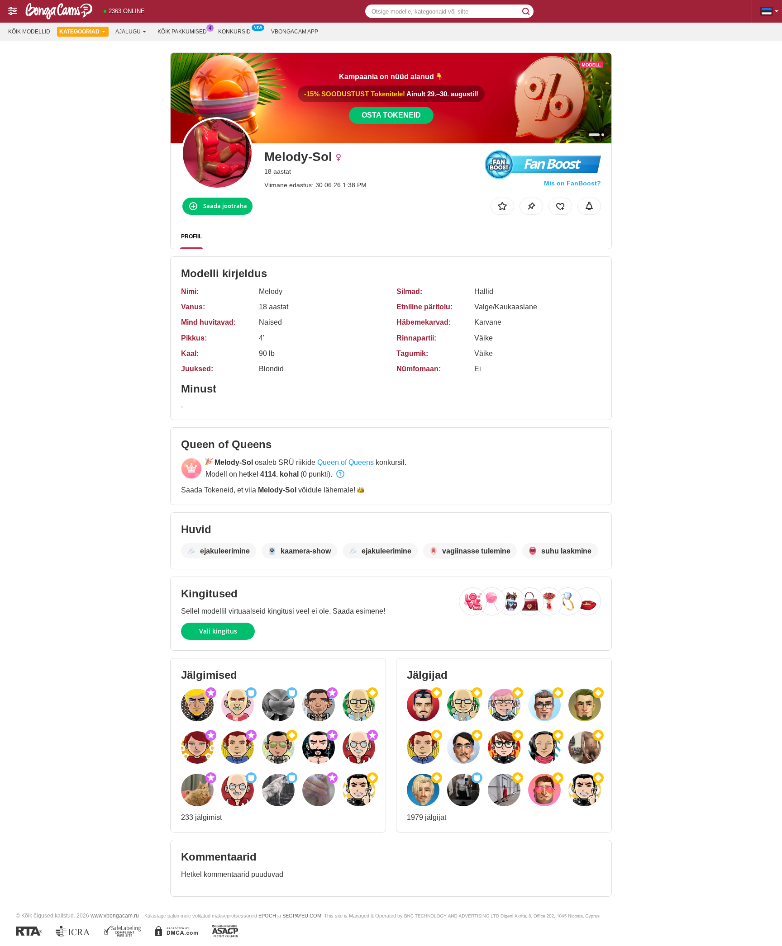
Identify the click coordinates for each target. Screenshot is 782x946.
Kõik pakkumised (182, 31)
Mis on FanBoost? (572, 183)
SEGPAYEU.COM (301, 915)
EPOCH (267, 915)
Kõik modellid (29, 31)
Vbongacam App (294, 31)
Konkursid (234, 31)
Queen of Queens (345, 462)
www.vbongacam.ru (115, 915)
